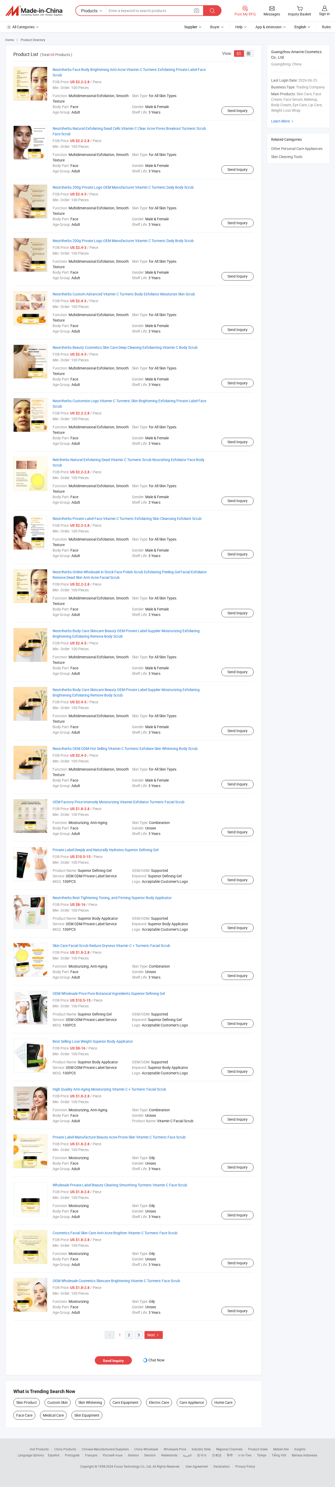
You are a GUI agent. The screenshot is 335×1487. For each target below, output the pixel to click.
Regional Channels (229, 1449)
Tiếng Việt (279, 1455)
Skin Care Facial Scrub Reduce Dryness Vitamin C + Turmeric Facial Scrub (111, 945)
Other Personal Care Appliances (296, 148)
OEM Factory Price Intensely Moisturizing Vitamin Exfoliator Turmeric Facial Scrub (119, 801)
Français (91, 1455)
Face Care (24, 1415)
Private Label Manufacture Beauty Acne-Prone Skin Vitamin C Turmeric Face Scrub (119, 1137)
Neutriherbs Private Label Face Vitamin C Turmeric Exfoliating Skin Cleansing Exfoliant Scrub (127, 518)
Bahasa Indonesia (304, 1455)
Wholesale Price (175, 1449)
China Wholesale (146, 1449)
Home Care (223, 1402)
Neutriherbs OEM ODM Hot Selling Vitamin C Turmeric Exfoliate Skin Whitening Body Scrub (125, 748)
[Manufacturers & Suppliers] (33, 10)
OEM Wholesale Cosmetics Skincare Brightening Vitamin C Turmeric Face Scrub (116, 1280)
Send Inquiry (237, 110)
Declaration (222, 1466)
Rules (326, 26)
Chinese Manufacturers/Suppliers (105, 1449)
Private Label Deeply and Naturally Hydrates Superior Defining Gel (105, 849)
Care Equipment (125, 1402)
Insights (299, 1449)
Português (72, 1455)
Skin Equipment (86, 1415)
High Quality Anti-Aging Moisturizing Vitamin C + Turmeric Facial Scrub (109, 1089)
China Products (65, 1449)
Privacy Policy (245, 1466)
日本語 (216, 1455)
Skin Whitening (90, 1402)
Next (153, 1334)
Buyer (215, 26)
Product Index (258, 1449)
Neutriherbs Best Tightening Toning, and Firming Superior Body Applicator (112, 897)
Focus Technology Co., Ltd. (133, 1466)
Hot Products (39, 1449)
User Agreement (197, 1466)
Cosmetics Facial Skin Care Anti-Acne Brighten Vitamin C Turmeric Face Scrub (115, 1232)
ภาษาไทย (245, 1455)
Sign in (324, 13)
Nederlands (169, 1455)
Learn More (283, 121)
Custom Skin (57, 1402)
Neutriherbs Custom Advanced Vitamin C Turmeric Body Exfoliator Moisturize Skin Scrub (124, 293)
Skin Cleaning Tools (286, 156)
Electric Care (159, 1402)
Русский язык (112, 1455)
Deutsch (150, 1455)
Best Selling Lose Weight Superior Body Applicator (93, 1041)
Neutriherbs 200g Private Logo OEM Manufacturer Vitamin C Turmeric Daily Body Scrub (123, 187)
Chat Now (156, 1359)
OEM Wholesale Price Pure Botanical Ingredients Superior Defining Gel (109, 993)
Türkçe (261, 1455)
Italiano (133, 1455)
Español (53, 1455)
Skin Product (26, 1402)
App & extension (268, 26)
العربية (187, 1455)
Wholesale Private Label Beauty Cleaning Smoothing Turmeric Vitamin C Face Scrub (120, 1184)
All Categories (23, 26)
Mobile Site (281, 1449)
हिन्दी (230, 1455)
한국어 (201, 1455)
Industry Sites (201, 1449)
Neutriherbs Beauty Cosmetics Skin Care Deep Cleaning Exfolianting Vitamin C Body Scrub (125, 347)
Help (239, 26)
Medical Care (53, 1415)
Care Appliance (192, 1402)
